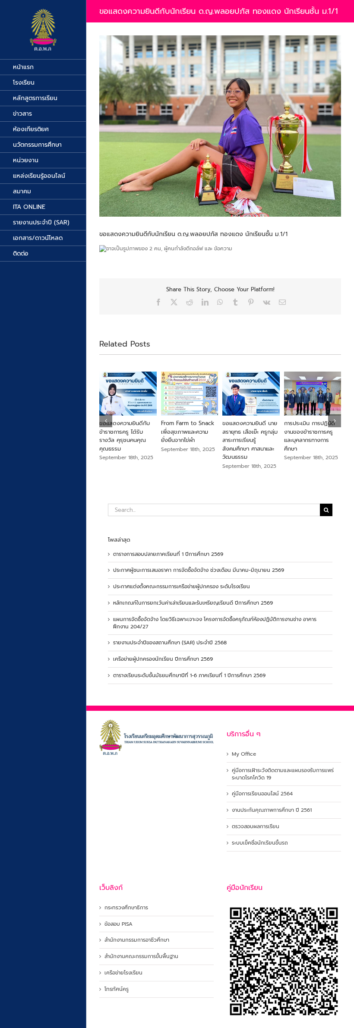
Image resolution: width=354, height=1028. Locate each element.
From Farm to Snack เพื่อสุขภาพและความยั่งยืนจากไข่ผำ (187, 431)
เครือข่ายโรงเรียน (123, 973)
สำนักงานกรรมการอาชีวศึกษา (136, 940)
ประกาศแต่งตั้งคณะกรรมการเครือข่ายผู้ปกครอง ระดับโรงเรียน (181, 586)
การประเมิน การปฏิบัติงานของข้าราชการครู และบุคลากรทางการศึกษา (309, 436)
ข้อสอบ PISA (118, 924)
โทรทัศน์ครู (116, 989)
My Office (244, 754)
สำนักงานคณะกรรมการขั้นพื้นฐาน (141, 956)
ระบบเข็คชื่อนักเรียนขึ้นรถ (260, 843)
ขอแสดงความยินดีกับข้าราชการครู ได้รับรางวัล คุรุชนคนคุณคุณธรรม (124, 436)
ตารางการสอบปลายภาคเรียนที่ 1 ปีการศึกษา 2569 (168, 554)
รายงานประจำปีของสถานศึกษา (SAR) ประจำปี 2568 (170, 642)
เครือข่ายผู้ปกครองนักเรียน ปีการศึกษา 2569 (163, 659)
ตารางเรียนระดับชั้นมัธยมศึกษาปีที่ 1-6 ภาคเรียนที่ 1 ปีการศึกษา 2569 (189, 675)
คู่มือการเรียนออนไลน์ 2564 (262, 794)
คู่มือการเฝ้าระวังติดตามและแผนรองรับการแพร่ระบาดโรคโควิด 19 (283, 774)
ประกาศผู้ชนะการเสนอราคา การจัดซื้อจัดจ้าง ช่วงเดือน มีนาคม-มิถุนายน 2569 (198, 570)
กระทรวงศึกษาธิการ (126, 907)
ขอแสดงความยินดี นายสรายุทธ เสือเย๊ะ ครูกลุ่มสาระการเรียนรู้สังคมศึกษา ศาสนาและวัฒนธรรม (250, 440)
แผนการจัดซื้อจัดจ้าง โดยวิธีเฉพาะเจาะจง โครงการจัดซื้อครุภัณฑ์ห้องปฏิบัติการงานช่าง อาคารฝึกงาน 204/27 (214, 623)
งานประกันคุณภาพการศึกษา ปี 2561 (272, 810)
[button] (105, 420)
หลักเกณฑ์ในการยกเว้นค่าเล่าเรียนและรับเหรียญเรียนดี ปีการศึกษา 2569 (193, 603)
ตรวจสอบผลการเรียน (255, 826)
